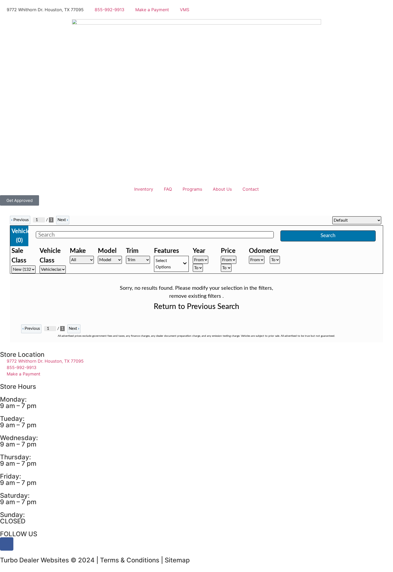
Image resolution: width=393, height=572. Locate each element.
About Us (222, 189)
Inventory (143, 189)
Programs (192, 189)
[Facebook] (6, 544)
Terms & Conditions (129, 560)
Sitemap (177, 560)
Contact (250, 189)
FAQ (168, 189)
